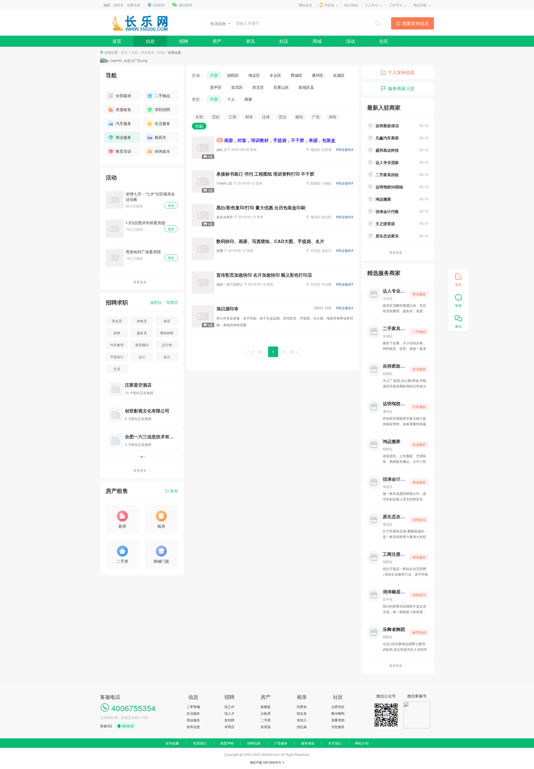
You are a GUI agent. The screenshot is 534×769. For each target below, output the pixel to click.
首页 (116, 41)
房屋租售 (123, 109)
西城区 (296, 75)
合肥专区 (338, 706)
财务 (249, 116)
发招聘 (229, 720)
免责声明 (227, 743)
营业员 (117, 320)
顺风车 (160, 137)
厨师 (116, 332)
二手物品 (162, 95)
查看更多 (140, 281)
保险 (333, 116)
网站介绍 (362, 743)
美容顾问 (142, 344)
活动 (350, 41)
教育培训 (123, 151)
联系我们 (200, 743)
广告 (316, 116)
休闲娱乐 (162, 151)
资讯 (250, 41)
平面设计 (116, 356)
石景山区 (281, 87)
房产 (216, 41)
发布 (174, 490)
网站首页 (305, 5)
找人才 (229, 713)
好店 (283, 41)
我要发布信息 (415, 23)
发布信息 (193, 726)
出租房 (266, 713)
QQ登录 (159, 5)
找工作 (229, 706)
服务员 (142, 332)
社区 (383, 41)
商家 (248, 99)
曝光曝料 (338, 713)
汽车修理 (116, 344)
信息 (150, 41)
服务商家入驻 (401, 88)
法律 (266, 116)
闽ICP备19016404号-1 (267, 762)
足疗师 (167, 344)
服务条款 (308, 743)
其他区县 (306, 87)
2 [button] (142, 457)
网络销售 (167, 332)
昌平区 (216, 87)
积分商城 (351, 5)
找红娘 (302, 726)
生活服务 (162, 123)
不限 (214, 75)
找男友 (302, 706)
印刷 (161, 52)
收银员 (142, 320)
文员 (116, 368)
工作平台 (395, 5)
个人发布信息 (401, 72)
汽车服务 (123, 123)
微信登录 (185, 5)
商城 (317, 41)
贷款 (216, 116)
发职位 (156, 302)
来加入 (302, 720)
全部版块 (123, 95)
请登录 (118, 5)
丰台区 (275, 75)
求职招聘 (162, 109)
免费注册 (133, 5)
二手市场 (193, 706)
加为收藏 (172, 743)
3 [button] (144, 457)
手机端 (329, 5)
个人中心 (371, 5)
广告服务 (281, 743)
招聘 (183, 41)
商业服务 (147, 52)
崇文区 (258, 87)
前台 (167, 356)
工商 (232, 116)
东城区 (339, 75)
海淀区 (254, 75)
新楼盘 (266, 706)
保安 (167, 320)
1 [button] (139, 457)
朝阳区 (233, 75)
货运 (282, 116)
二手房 (266, 720)
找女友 (302, 713)
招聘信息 (254, 743)
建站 (299, 116)
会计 (142, 356)
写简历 (172, 302)
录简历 (229, 726)
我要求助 (338, 720)
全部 (199, 116)
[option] (142, 417)
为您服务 (338, 726)
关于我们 (335, 743)
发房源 (266, 726)
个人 (231, 99)
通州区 (317, 75)
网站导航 (420, 5)
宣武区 (237, 87)
